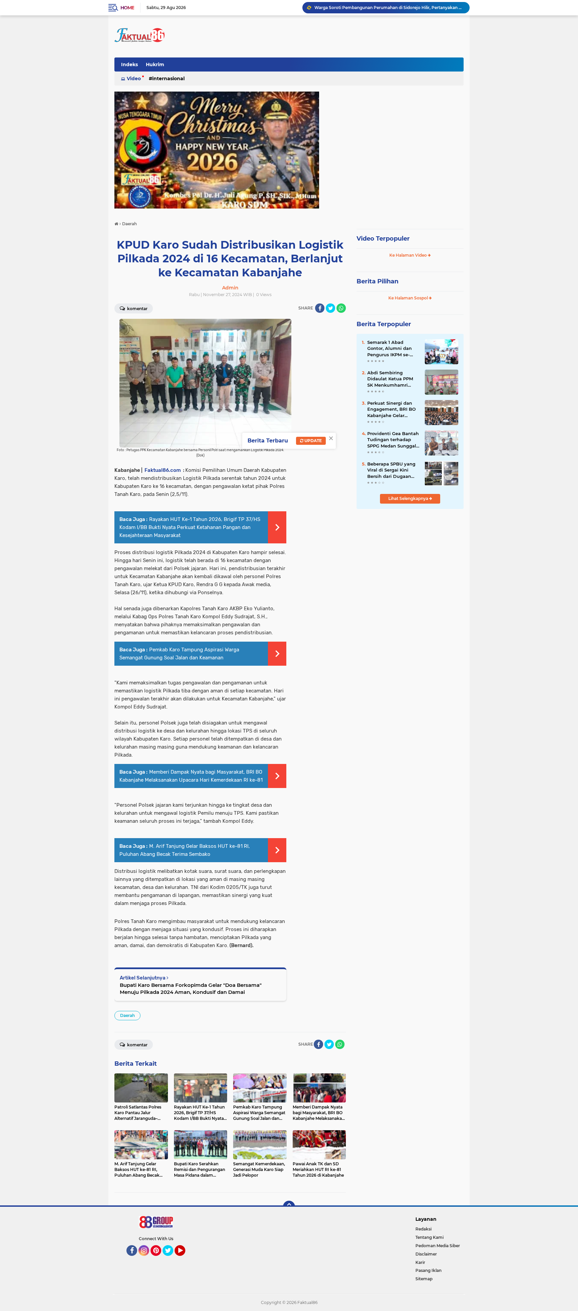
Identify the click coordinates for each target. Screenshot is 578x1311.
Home (127, 8)
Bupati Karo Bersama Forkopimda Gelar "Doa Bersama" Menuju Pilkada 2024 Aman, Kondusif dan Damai (191, 988)
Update (312, 440)
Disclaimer (426, 1254)
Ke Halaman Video (408, 255)
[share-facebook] (319, 308)
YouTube (184, 1259)
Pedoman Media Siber (437, 1245)
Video (134, 79)
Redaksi (423, 1228)
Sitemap (423, 1278)
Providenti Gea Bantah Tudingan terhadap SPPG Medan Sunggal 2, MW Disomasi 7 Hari (393, 440)
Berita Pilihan (377, 281)
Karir (420, 1262)
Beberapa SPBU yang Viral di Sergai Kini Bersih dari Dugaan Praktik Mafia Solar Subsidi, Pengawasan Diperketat (391, 470)
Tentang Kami (429, 1237)
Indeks (129, 64)
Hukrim (155, 64)
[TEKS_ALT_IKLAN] (289, 150)
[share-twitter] (330, 308)
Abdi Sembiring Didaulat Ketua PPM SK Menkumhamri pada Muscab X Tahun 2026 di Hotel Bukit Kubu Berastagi (392, 379)
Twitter (171, 1259)
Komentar (137, 308)
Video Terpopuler (383, 238)
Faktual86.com (162, 470)
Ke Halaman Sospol (408, 297)
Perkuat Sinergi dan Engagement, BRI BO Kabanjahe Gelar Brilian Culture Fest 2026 (389, 7)
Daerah (127, 1015)
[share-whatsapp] (341, 308)
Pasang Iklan (428, 1270)
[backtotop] (289, 1207)
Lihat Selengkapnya (408, 498)
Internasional (168, 79)
